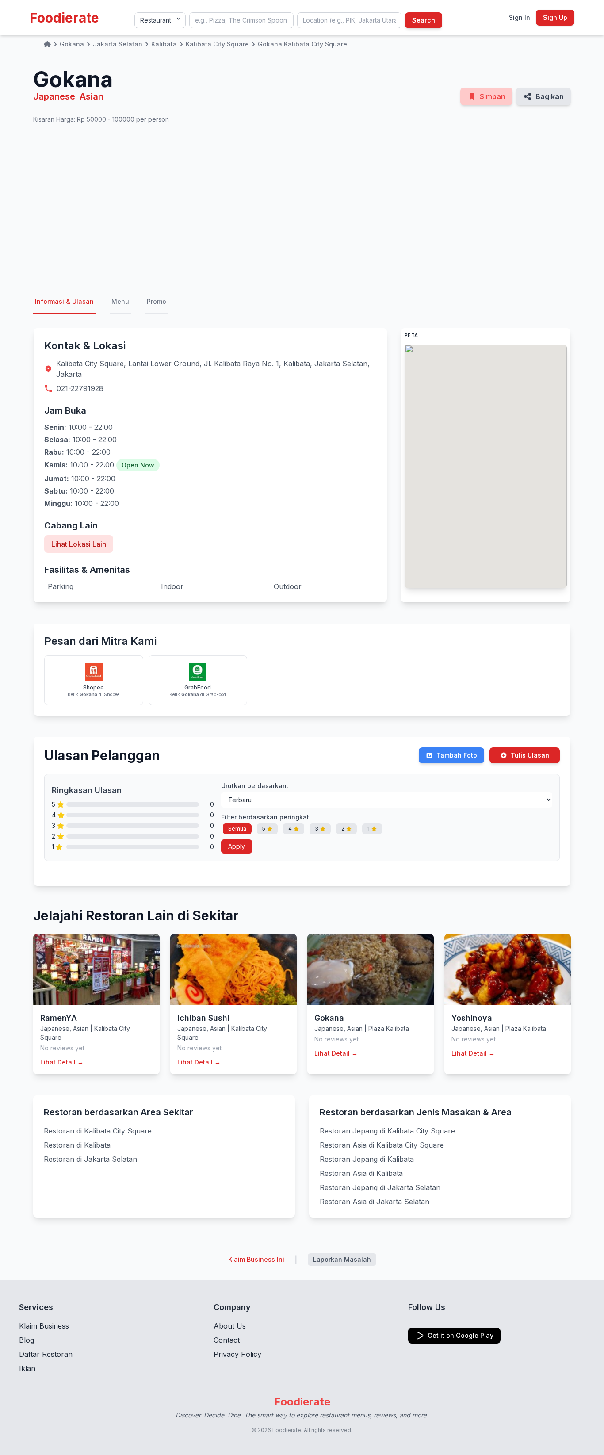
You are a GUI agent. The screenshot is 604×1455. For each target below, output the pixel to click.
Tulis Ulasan (530, 755)
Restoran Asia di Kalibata (361, 1173)
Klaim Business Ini (256, 1259)
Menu (120, 301)
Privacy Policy (237, 1354)
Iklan (27, 1368)
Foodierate (64, 18)
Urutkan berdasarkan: (254, 785)
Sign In (519, 17)
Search (423, 20)
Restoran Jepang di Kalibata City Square (387, 1130)
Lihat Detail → (62, 1062)
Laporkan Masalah (342, 1259)
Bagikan (549, 96)
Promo (156, 301)
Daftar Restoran (46, 1354)
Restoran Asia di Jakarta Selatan (374, 1201)
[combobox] (241, 20)
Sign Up (555, 17)
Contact (227, 1340)
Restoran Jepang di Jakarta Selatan (380, 1187)
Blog (26, 1340)
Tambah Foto (456, 755)
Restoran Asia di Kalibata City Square (382, 1145)
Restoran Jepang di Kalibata (367, 1159)
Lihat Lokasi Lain (78, 544)
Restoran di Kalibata (77, 1145)
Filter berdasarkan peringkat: (266, 817)
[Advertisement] (302, 207)
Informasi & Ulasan (64, 301)
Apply (236, 846)
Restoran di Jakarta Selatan (90, 1159)
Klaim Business (44, 1325)
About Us (230, 1325)
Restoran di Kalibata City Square (98, 1130)
